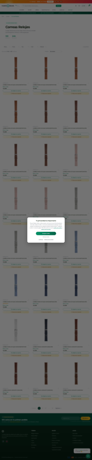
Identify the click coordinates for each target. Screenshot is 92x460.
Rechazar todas (46, 236)
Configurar (41, 239)
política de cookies (58, 228)
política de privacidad (46, 229)
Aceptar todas (46, 233)
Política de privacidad (48, 239)
